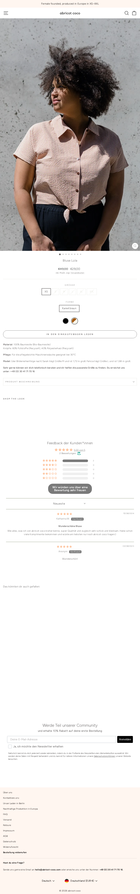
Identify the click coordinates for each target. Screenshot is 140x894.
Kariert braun (69, 308)
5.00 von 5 (79, 450)
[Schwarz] (65, 320)
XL (81, 291)
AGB (5, 836)
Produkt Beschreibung (22, 382)
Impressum (8, 830)
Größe (70, 285)
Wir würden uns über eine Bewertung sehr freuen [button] (70, 489)
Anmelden (125, 739)
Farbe (70, 302)
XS (46, 291)
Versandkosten (77, 273)
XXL (92, 291)
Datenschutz (9, 841)
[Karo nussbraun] (74, 320)
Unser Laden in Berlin (14, 803)
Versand (7, 819)
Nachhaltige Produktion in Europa (20, 809)
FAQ (5, 814)
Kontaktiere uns (11, 798)
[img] (64, 514)
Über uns (7, 792)
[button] (27, 424)
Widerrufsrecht (10, 847)
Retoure (7, 825)
